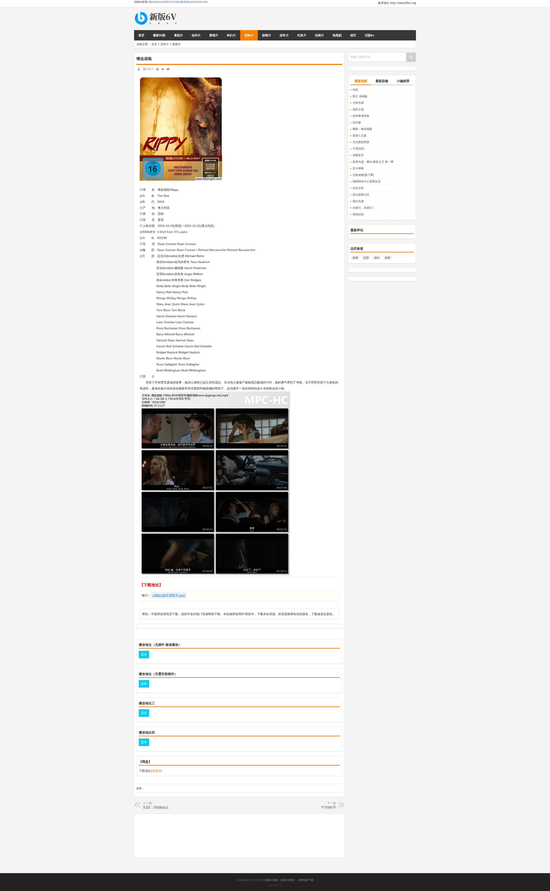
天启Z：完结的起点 (156, 807)
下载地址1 (146, 771)
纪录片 (301, 35)
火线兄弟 (358, 102)
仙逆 (355, 89)
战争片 (284, 35)
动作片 (196, 35)
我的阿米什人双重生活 (366, 181)
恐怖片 (249, 35)
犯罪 (366, 257)
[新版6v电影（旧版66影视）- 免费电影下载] (156, 12)
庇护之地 (358, 109)
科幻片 (231, 35)
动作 (377, 257)
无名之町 (358, 188)
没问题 (357, 122)
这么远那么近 (361, 194)
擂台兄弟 (358, 201)
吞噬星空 (358, 155)
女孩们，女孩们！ (364, 207)
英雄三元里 (360, 135)
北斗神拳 (358, 168)
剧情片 (266, 35)
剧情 (387, 257)
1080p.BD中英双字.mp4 (169, 595)
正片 (144, 654)
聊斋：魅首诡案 (362, 129)
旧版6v (369, 35)
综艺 (353, 35)
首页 (141, 35)
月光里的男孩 (361, 142)
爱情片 (213, 35)
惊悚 (355, 257)
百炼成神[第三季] (363, 175)
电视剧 (337, 35)
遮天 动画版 (360, 96)
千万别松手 (328, 807)
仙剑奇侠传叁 (361, 115)
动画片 (319, 35)
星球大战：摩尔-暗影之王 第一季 (373, 161)
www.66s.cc (275, 885)
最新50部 (159, 35)
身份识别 (358, 214)
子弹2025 (358, 148)
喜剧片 (178, 35)
